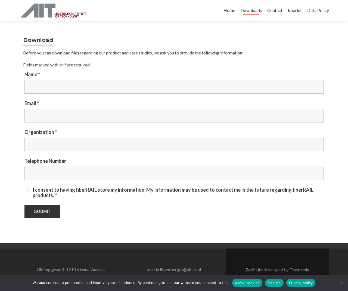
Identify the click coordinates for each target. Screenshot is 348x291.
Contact (274, 10)
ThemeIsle (299, 269)
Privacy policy (301, 283)
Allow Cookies (247, 283)
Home (229, 10)
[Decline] (341, 283)
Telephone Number (45, 161)
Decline (274, 283)
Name (32, 74)
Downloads (251, 10)
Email (31, 103)
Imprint (295, 10)
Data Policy (318, 10)
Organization (40, 132)
